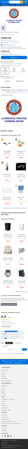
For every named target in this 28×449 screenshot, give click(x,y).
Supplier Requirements (7, 380)
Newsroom (4, 374)
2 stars (2, 336)
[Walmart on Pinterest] (11, 436)
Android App (4, 430)
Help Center (23, 360)
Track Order (10, 362)
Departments (6, 5)
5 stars (2, 331)
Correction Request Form (9, 304)
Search (24, 349)
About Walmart (5, 370)
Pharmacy (4, 401)
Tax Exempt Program (6, 410)
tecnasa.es (13, 44)
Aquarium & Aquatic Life (22, 92)
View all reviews (6, 326)
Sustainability (4, 378)
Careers (3, 372)
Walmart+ (4, 392)
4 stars (2, 333)
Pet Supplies (13, 92)
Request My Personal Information (9, 421)
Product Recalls (5, 407)
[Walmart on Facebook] (2, 436)
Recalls (3, 403)
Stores (3, 388)
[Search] (21, 2)
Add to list (7, 81)
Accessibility (4, 405)
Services (12, 5)
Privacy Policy (5, 417)
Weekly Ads (19, 362)
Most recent (9, 343)
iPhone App (4, 428)
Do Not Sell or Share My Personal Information (12, 423)
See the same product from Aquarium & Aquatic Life (15, 208)
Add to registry (21, 81)
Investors (4, 376)
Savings (18, 5)
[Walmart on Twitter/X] (5, 436)
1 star (3, 338)
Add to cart (14, 57)
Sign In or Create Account (10, 360)
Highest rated (18, 343)
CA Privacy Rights (5, 419)
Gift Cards (4, 394)
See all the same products (21, 291)
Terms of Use (4, 415)
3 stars (2, 334)
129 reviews (11, 34)
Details (12, 78)
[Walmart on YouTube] (8, 436)
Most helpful (5, 346)
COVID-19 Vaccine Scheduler (8, 399)
